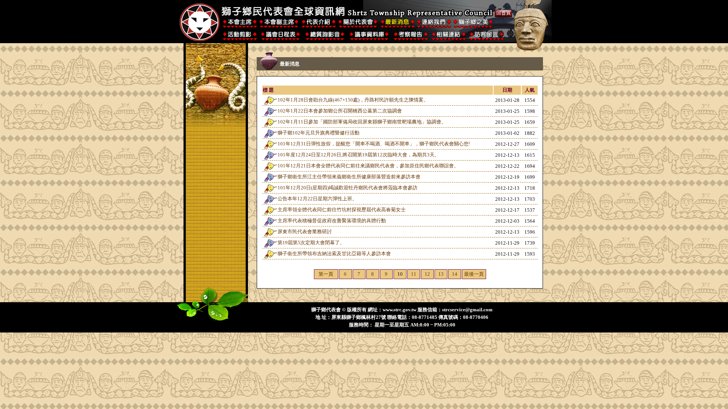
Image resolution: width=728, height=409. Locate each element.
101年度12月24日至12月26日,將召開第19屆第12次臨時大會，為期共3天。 (358, 155)
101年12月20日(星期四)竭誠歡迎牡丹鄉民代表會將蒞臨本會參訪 (347, 187)
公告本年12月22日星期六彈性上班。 (317, 198)
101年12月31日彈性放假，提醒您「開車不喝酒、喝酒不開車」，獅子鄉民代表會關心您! (374, 144)
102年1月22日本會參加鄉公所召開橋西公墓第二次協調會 (340, 111)
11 (413, 274)
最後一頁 (474, 274)
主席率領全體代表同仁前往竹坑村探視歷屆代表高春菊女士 (342, 209)
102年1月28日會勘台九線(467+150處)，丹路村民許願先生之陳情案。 (353, 100)
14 (454, 274)
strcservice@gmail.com (467, 309)
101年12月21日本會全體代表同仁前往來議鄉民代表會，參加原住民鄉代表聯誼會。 (368, 166)
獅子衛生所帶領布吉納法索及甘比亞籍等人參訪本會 (334, 253)
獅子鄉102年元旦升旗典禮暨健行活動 (318, 133)
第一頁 (325, 274)
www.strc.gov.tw (399, 309)
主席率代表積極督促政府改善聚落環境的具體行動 (332, 220)
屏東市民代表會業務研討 (305, 231)
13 (441, 274)
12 (427, 274)
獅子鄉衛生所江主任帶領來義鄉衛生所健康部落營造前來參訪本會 (349, 177)
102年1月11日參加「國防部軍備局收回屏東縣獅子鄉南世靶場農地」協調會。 (362, 122)
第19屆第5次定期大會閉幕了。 (311, 242)
